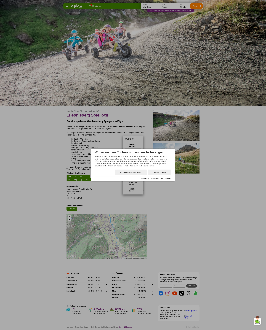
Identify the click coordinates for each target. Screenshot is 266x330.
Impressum (168, 178)
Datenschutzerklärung (157, 178)
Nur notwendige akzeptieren (130, 172)
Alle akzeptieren (160, 172)
